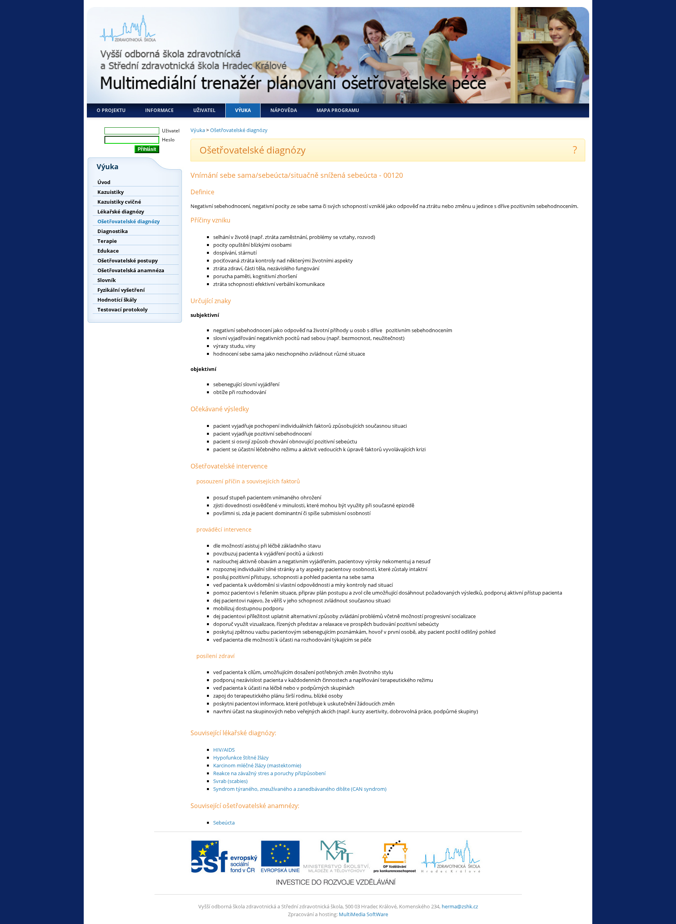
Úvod (103, 182)
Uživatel (204, 110)
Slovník (106, 280)
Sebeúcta (224, 822)
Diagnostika (112, 231)
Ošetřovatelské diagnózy (128, 221)
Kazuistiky (110, 191)
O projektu (111, 110)
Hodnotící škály (117, 299)
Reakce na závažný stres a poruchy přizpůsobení (269, 773)
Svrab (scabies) (230, 781)
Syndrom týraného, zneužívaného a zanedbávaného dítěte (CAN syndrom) (300, 788)
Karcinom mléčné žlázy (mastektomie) (257, 765)
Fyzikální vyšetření (121, 289)
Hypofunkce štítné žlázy (241, 757)
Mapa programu (337, 110)
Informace (159, 110)
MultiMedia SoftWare (363, 914)
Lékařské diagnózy (120, 211)
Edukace (108, 250)
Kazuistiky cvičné (119, 201)
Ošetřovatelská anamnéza (130, 270)
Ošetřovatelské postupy (127, 260)
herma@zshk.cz (460, 906)
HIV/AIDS (224, 749)
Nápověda (283, 110)
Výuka (243, 110)
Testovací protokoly (122, 309)
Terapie (107, 240)
